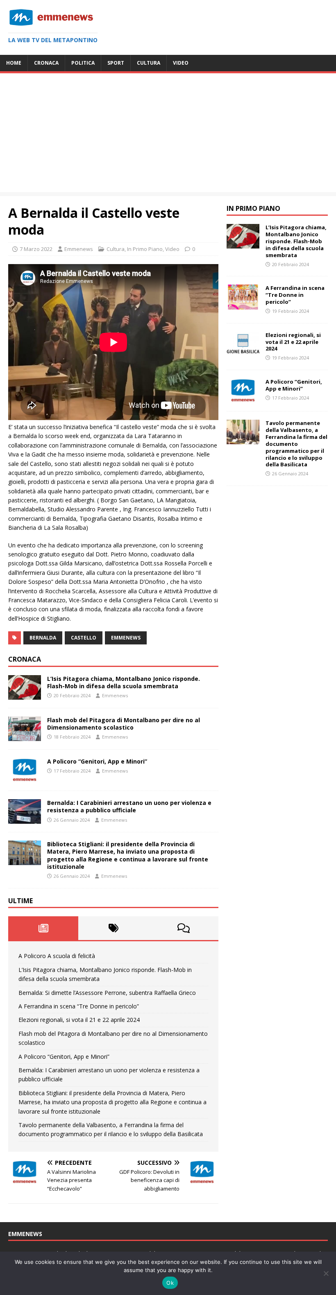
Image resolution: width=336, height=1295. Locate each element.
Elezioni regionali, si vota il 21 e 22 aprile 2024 (79, 1020)
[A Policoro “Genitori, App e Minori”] (24, 778)
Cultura (148, 62)
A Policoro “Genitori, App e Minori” (97, 761)
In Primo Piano (145, 249)
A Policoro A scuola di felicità (56, 956)
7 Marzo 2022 (36, 249)
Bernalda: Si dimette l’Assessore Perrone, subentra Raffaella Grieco (107, 993)
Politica (83, 62)
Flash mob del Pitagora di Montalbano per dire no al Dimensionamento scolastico (123, 723)
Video (180, 62)
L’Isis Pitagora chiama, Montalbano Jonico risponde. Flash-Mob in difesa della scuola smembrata (123, 682)
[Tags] (113, 928)
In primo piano (253, 208)
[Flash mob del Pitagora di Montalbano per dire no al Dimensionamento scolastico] (24, 736)
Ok (170, 1282)
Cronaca (46, 62)
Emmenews (78, 249)
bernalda (43, 637)
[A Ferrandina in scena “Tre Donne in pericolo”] (243, 304)
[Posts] (43, 928)
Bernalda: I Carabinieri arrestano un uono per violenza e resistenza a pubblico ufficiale (129, 806)
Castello (83, 637)
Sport (115, 62)
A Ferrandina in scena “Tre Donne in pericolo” (78, 1006)
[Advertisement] (168, 134)
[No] (326, 1273)
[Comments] (183, 928)
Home (13, 62)
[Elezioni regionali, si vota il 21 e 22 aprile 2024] (243, 351)
